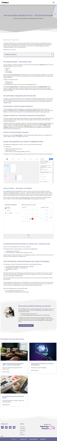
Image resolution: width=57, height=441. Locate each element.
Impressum (43, 439)
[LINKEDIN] (6, 427)
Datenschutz (23, 439)
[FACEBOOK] (10, 427)
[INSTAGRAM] (2, 427)
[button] (53, 2)
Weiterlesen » (6, 371)
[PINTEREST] (14, 427)
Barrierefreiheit (33, 439)
